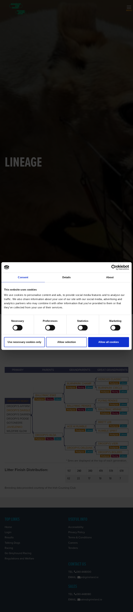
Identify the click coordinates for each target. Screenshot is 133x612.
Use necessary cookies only (24, 341)
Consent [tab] (23, 277)
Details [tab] (66, 277)
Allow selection (66, 341)
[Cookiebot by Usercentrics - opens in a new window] (114, 267)
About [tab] (110, 277)
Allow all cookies (108, 341)
